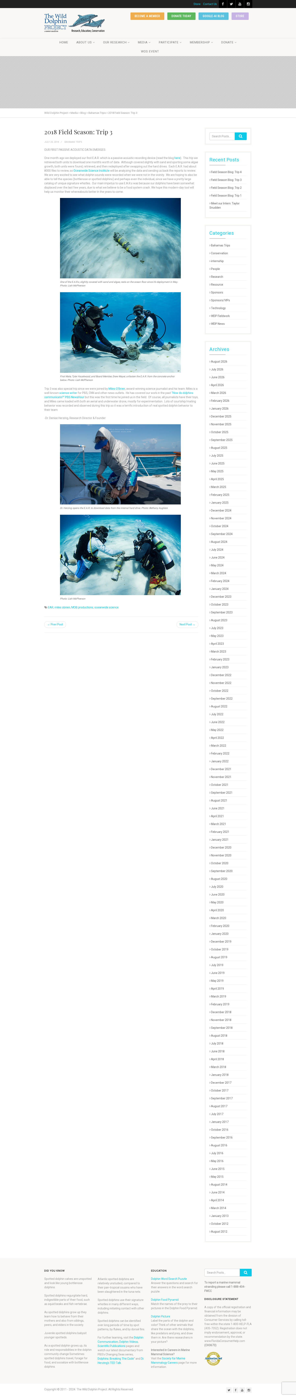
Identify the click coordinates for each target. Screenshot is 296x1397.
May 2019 (217, 980)
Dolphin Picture (160, 1316)
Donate (227, 42)
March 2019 (218, 996)
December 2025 (221, 416)
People (215, 269)
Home (63, 42)
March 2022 (218, 745)
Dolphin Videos (128, 1341)
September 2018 (222, 1027)
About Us (84, 42)
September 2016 (222, 1137)
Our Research (115, 42)
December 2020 (221, 847)
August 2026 (219, 361)
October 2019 (219, 949)
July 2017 (217, 1114)
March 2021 (218, 824)
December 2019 (221, 941)
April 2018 (217, 1059)
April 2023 (217, 643)
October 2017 (219, 1090)
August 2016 (219, 1145)
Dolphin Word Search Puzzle (169, 1278)
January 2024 (220, 588)
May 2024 (217, 565)
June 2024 (218, 557)
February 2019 (220, 1004)
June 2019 (218, 973)
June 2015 (218, 1168)
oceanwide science (106, 607)
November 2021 (221, 777)
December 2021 (221, 769)
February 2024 (220, 581)
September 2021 (222, 792)
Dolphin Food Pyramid (165, 1299)
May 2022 (217, 730)
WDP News (218, 323)
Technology (218, 308)
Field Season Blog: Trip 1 (226, 195)
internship (217, 261)
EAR (50, 607)
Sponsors (217, 292)
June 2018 (218, 1051)
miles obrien (62, 607)
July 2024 (217, 549)
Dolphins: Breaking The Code (116, 1358)
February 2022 (220, 753)
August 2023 (219, 620)
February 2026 (220, 400)
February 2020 (220, 926)
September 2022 (222, 698)
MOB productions (82, 607)
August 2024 (219, 541)
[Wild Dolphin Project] (74, 23)
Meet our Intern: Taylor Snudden (224, 205)
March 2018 (218, 1067)
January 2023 (220, 667)
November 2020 (221, 855)
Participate (169, 42)
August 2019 (219, 957)
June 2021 (218, 808)
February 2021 (220, 831)
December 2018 (221, 1012)
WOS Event (150, 51)
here (177, 158)
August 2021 (219, 800)
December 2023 (221, 596)
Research (217, 276)
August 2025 (219, 447)
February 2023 (220, 659)
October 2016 (219, 1129)
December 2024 (221, 510)
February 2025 (220, 494)
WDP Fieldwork (220, 316)
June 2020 (218, 894)
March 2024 (218, 573)
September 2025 (222, 440)
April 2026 (217, 385)
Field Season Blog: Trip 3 (226, 179)
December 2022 (221, 675)
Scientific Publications (111, 1346)
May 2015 (217, 1176)
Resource (217, 284)
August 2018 (219, 1035)
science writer (68, 393)
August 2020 (219, 878)
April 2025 (217, 479)
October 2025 (219, 432)
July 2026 (217, 369)
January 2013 (220, 1216)
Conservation (219, 253)
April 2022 (217, 737)
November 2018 (221, 1020)
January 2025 (220, 502)
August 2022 (219, 706)
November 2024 (221, 518)
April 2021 (217, 816)
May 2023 (217, 636)
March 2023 (218, 651)
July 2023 (217, 628)
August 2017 (219, 1106)
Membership (200, 42)
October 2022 (219, 690)
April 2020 (217, 910)
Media (143, 42)
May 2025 (217, 471)
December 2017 (221, 1082)
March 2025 (218, 487)
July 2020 (217, 886)
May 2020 (217, 902)
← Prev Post (55, 624)
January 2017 (220, 1121)
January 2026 (220, 408)
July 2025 (217, 455)
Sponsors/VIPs (220, 300)
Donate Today (181, 16)
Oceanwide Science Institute (91, 170)
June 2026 (218, 377)
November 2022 (221, 683)
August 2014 (219, 1184)
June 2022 (218, 722)
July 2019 (217, 965)
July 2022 (217, 714)
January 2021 (220, 839)
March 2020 (218, 918)
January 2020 (220, 933)
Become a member (147, 16)
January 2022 (220, 761)
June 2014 (218, 1192)
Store (197, 4)
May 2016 (217, 1161)
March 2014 (218, 1208)
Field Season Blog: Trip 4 (226, 172)
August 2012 (219, 1231)
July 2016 (217, 1153)
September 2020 (222, 871)
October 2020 (219, 863)
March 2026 (218, 393)
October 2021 (219, 784)
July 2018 (217, 1043)
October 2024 (219, 526)
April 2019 (217, 988)
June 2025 (218, 463)
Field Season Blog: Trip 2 (226, 187)
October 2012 (219, 1223)
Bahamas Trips (73, 142)
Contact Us (210, 4)
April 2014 (217, 1200)
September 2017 (222, 1098)
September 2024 (222, 534)
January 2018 (220, 1074)
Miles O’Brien (117, 388)
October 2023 (219, 604)
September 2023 (222, 612)
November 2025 (221, 424)
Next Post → (187, 624)
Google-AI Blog (213, 16)
